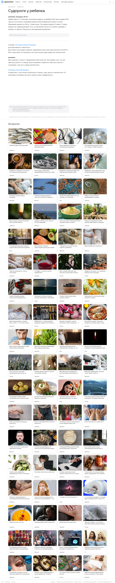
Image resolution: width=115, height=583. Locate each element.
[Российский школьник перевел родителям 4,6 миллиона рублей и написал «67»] (20, 240)
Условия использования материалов (64, 581)
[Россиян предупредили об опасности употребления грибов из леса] (45, 441)
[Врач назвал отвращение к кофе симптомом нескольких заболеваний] (20, 341)
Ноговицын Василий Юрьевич (25, 45)
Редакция (53, 581)
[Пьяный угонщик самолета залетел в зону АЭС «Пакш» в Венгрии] (45, 190)
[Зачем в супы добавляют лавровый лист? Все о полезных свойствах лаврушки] (20, 466)
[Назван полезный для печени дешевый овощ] (45, 140)
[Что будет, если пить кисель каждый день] (45, 265)
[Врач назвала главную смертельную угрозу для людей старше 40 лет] (45, 240)
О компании (7, 581)
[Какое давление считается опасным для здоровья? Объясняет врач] (70, 140)
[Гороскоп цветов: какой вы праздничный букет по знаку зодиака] (70, 391)
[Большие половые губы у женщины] (20, 190)
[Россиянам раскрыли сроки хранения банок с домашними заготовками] (20, 542)
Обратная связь (78, 581)
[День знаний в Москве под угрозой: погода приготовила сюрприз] (70, 265)
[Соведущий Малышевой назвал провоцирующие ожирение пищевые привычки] (70, 441)
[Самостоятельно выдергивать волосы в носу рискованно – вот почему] (45, 492)
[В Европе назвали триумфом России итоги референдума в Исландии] (45, 542)
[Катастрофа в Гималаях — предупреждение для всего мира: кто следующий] (45, 165)
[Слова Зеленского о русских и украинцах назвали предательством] (20, 441)
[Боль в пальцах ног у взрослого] (95, 416)
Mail (2, 581)
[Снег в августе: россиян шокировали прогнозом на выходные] (20, 366)
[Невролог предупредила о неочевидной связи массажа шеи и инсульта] (20, 492)
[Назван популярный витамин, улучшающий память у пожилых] (95, 215)
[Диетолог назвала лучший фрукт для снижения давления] (45, 341)
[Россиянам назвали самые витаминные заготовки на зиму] (20, 391)
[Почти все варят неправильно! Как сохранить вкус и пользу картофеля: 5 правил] (70, 215)
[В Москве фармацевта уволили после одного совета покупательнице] (95, 366)
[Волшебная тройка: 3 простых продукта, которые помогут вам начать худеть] (95, 316)
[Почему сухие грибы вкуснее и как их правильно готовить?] (45, 567)
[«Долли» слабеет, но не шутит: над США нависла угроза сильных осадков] (95, 517)
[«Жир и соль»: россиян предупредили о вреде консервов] (95, 190)
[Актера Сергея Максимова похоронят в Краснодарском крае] (95, 341)
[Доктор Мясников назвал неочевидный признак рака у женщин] (95, 441)
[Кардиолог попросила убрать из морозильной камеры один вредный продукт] (70, 165)
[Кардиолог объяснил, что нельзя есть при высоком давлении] (20, 165)
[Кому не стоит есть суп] (20, 517)
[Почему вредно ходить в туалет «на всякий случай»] (45, 366)
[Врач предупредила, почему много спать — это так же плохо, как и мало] (20, 316)
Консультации (11, 6)
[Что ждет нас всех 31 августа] (70, 492)
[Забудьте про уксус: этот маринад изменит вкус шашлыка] (95, 265)
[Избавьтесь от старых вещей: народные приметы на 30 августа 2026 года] (45, 316)
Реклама (13, 581)
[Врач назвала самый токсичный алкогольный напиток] (20, 215)
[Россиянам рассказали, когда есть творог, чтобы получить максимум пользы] (95, 140)
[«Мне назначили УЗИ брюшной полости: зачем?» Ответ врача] (95, 567)
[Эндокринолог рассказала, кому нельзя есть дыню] (95, 291)
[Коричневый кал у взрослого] (95, 240)
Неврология (20, 6)
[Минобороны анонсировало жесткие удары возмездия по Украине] (70, 366)
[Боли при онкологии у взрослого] (45, 466)
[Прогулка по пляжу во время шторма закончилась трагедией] (45, 291)
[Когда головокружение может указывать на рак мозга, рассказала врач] (70, 542)
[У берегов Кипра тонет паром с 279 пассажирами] (45, 215)
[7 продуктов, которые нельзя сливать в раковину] (70, 240)
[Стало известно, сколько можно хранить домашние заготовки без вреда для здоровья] (95, 466)
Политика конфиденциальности (105, 581)
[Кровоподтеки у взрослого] (70, 517)
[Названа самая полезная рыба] (20, 140)
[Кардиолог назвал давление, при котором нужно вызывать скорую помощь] (95, 165)
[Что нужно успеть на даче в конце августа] (70, 567)
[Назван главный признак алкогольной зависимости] (20, 291)
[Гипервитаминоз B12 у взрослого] (45, 517)
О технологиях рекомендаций (90, 581)
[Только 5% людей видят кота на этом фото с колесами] (70, 190)
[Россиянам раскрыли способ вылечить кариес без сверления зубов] (20, 567)
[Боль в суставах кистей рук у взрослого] (20, 416)
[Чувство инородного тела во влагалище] (20, 265)
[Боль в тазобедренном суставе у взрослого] (45, 416)
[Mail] (2, 2)
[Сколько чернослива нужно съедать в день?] (70, 291)
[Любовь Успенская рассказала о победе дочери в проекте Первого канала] (95, 542)
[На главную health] (8, 2)
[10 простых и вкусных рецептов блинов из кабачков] (45, 391)
